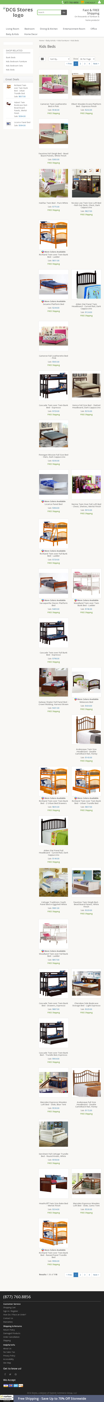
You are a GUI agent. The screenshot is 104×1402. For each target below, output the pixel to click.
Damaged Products (11, 1333)
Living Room (12, 28)
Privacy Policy (9, 1355)
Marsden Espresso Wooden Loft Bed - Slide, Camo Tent (86, 1204)
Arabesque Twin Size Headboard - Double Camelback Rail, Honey (86, 751)
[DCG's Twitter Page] (10, 1374)
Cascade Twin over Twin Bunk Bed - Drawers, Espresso (53, 1004)
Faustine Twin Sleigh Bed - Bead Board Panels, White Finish (86, 904)
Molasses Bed (86, 702)
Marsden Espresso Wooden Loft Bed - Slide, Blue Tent (53, 1103)
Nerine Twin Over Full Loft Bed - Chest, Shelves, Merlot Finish (86, 505)
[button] (52, 1398)
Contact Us (8, 1318)
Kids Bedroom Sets (14, 65)
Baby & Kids (12, 34)
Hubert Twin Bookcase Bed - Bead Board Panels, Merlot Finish (21, 107)
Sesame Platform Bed (53, 304)
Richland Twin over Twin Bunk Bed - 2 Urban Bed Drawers (53, 802)
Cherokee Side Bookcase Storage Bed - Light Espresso (86, 1004)
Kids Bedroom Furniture (16, 61)
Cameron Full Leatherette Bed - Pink (53, 356)
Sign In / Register (10, 1311)
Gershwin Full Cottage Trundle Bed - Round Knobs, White (53, 1154)
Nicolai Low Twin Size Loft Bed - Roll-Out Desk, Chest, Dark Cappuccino (86, 205)
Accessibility (8, 1359)
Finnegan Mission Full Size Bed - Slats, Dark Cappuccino (53, 455)
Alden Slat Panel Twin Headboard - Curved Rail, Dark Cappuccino (86, 306)
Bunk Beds (10, 57)
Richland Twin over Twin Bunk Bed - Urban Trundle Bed (21, 89)
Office (94, 28)
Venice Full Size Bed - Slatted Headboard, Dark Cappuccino (86, 406)
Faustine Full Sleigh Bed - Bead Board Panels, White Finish (53, 154)
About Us (7, 1348)
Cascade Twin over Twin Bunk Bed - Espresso (53, 406)
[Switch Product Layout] (42, 59)
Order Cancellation (11, 1337)
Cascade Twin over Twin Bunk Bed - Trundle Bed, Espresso (53, 1053)
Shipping (7, 1340)
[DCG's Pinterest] (15, 1374)
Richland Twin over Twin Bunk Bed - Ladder (53, 255)
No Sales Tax (9, 1352)
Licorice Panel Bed (22, 122)
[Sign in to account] (99, 2)
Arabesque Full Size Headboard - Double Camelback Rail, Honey (86, 1104)
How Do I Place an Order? (14, 1314)
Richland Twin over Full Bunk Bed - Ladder (53, 554)
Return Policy (9, 1330)
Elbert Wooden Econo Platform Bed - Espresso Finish (86, 105)
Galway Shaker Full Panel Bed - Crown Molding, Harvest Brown (53, 703)
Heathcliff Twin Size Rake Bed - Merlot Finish (53, 1204)
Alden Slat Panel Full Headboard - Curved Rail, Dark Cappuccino (53, 852)
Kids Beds (10, 69)
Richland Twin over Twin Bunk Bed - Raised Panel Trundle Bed (53, 1255)
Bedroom (30, 28)
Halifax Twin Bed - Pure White (53, 202)
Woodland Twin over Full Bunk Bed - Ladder (53, 954)
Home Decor (31, 34)
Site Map (7, 1362)
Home (41, 40)
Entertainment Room (74, 28)
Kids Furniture (63, 40)
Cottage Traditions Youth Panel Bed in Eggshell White (53, 903)
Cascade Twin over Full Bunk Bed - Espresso (53, 653)
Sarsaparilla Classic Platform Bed (54, 604)
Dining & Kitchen (49, 28)
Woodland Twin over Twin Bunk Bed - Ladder (86, 604)
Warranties (8, 1322)
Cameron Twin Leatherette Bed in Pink (53, 105)
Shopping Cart (9, 1307)
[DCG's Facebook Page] (5, 1374)
